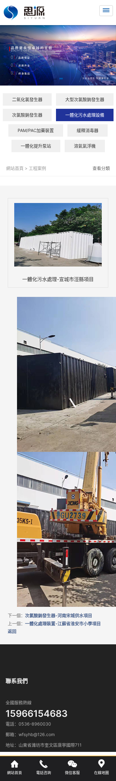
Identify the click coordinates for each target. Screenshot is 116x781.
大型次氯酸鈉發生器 (84, 99)
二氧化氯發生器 (27, 99)
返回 (12, 631)
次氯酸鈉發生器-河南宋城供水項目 (58, 615)
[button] (55, 79)
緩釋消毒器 (87, 130)
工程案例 (37, 168)
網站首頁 (15, 168)
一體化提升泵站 (36, 145)
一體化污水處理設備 (84, 114)
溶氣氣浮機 (85, 145)
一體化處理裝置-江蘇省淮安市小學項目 (63, 623)
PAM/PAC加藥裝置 (36, 130)
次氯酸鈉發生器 (27, 114)
